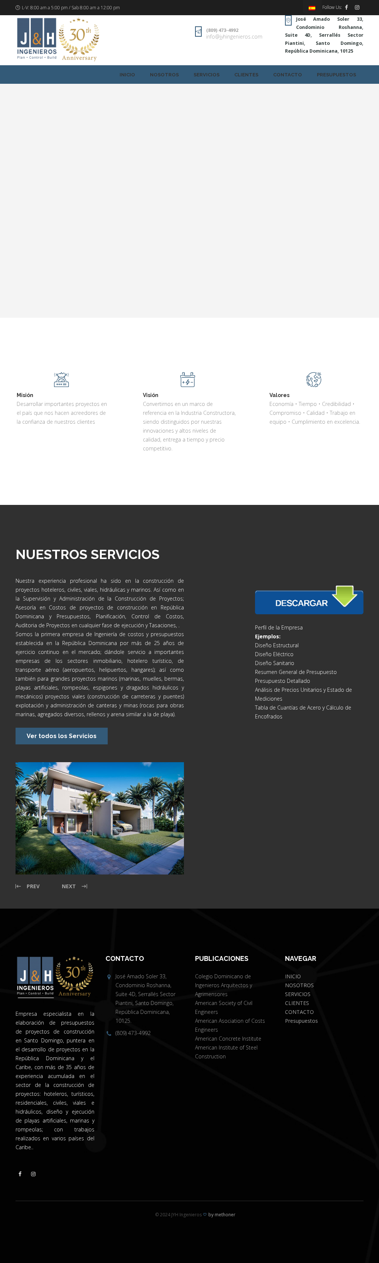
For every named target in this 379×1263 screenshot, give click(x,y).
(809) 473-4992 (222, 30)
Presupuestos (336, 74)
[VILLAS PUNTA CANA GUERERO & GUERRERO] (100, 818)
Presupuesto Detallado (282, 680)
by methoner (221, 1214)
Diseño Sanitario (274, 663)
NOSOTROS (164, 74)
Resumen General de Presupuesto (296, 671)
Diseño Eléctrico (274, 654)
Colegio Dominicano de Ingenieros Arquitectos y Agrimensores (223, 985)
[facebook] (346, 7)
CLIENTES (246, 74)
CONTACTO (287, 74)
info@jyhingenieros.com (234, 36)
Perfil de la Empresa (279, 627)
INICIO (127, 74)
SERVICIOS (206, 74)
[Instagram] (357, 7)
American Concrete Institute (228, 1038)
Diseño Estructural (277, 645)
